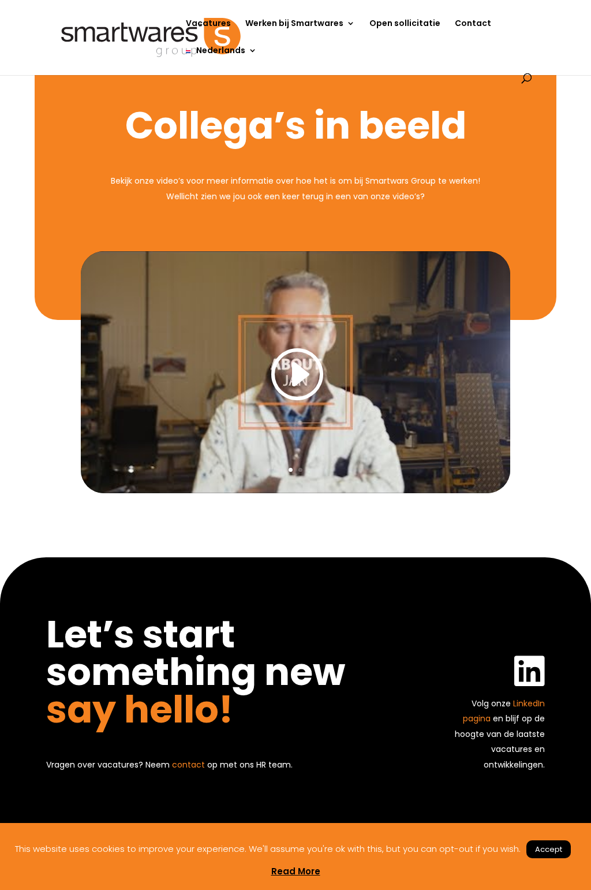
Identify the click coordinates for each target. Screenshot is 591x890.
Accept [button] (548, 849)
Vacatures (208, 24)
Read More (295, 871)
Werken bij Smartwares (294, 24)
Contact (473, 24)
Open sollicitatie (404, 24)
